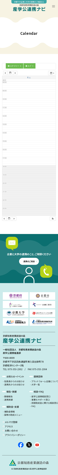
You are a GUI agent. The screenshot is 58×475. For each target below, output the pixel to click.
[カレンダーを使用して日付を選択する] (10, 73)
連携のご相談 (29, 261)
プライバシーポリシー (15, 435)
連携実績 (8, 400)
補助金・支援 (12, 407)
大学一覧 (35, 385)
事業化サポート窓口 (40, 400)
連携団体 (38, 376)
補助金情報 (9, 412)
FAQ (33, 406)
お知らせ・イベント (15, 376)
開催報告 (8, 396)
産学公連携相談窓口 (40, 396)
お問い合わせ (11, 430)
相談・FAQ (39, 391)
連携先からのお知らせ (14, 385)
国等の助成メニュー (13, 415)
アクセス (9, 426)
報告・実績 (11, 391)
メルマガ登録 (11, 422)
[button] (53, 219)
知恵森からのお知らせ (14, 381)
